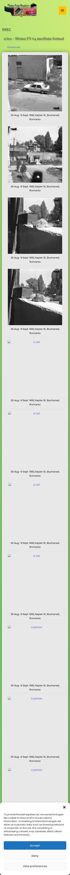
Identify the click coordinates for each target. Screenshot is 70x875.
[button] (64, 807)
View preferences (35, 866)
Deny (35, 856)
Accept (35, 845)
